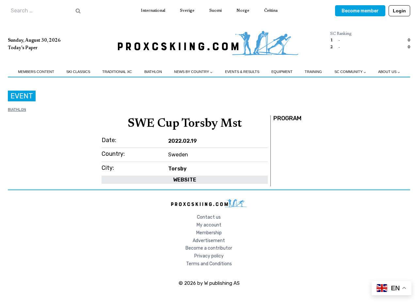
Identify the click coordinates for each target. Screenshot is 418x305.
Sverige (187, 10)
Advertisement (209, 240)
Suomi (215, 10)
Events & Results (242, 72)
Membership (209, 233)
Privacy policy (209, 256)
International (153, 10)
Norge (242, 10)
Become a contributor (208, 248)
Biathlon (153, 72)
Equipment (282, 72)
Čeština (271, 10)
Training (313, 72)
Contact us (209, 217)
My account (209, 225)
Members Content (36, 72)
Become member (360, 11)
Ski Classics (78, 72)
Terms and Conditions (209, 264)
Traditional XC (117, 72)
